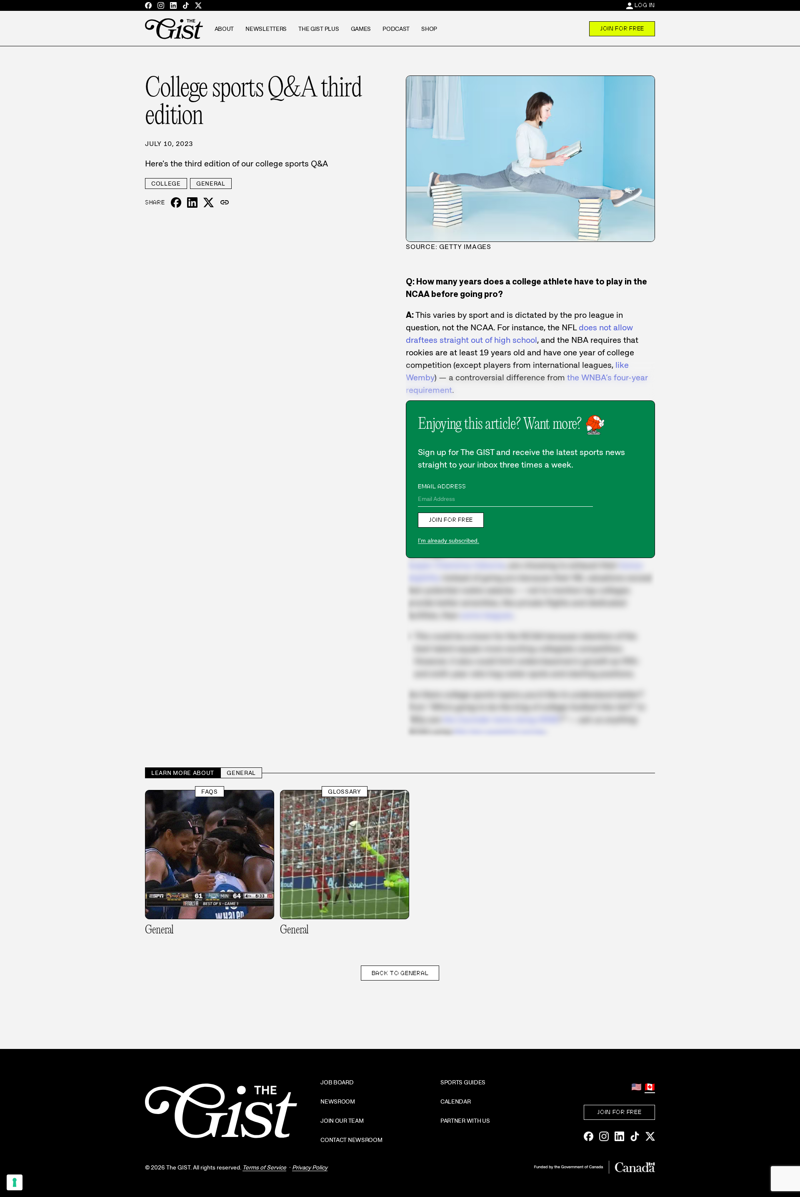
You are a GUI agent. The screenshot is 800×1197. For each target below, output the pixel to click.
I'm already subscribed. (448, 540)
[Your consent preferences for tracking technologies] (14, 1182)
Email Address (442, 486)
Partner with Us (465, 1120)
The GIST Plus (318, 29)
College (166, 183)
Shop (429, 29)
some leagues (486, 615)
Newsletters (266, 29)
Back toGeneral (400, 973)
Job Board (336, 1082)
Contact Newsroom (351, 1140)
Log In (645, 5)
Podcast (396, 29)
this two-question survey (499, 732)
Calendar (455, 1101)
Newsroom (337, 1101)
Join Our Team (341, 1120)
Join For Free (622, 28)
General (210, 183)
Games (361, 29)
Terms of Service (264, 1167)
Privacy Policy (310, 1167)
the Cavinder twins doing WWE (500, 719)
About (224, 29)
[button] (225, 203)
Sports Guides (462, 1082)
